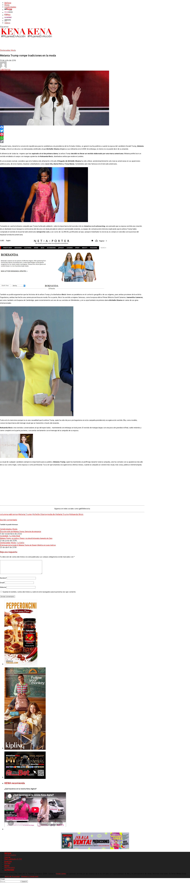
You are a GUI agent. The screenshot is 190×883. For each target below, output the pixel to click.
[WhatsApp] (72, 138)
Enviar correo (61, 873)
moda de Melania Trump (58, 514)
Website (3, 587)
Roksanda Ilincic (76, 514)
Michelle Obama (39, 514)
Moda (6, 5)
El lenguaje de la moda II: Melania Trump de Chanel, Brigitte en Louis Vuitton (28, 545)
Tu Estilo (20, 543)
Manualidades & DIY (13, 859)
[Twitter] (72, 130)
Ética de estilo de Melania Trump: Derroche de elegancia (20, 531)
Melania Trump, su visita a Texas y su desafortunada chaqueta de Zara (26, 538)
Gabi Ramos (5, 69)
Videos (7, 23)
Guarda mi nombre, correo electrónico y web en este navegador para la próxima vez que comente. (39, 592)
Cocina (7, 857)
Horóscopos (9, 867)
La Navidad (9, 870)
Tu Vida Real (14, 536)
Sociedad (4, 536)
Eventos (8, 861)
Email (2, 582)
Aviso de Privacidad (12, 876)
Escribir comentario (8, 520)
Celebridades (10, 7)
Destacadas (5, 50)
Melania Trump (25, 514)
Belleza (7, 3)
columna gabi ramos (9, 514)
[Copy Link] (72, 141)
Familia (7, 863)
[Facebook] (72, 127)
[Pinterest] (72, 134)
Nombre (3, 578)
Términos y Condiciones (29, 876)
